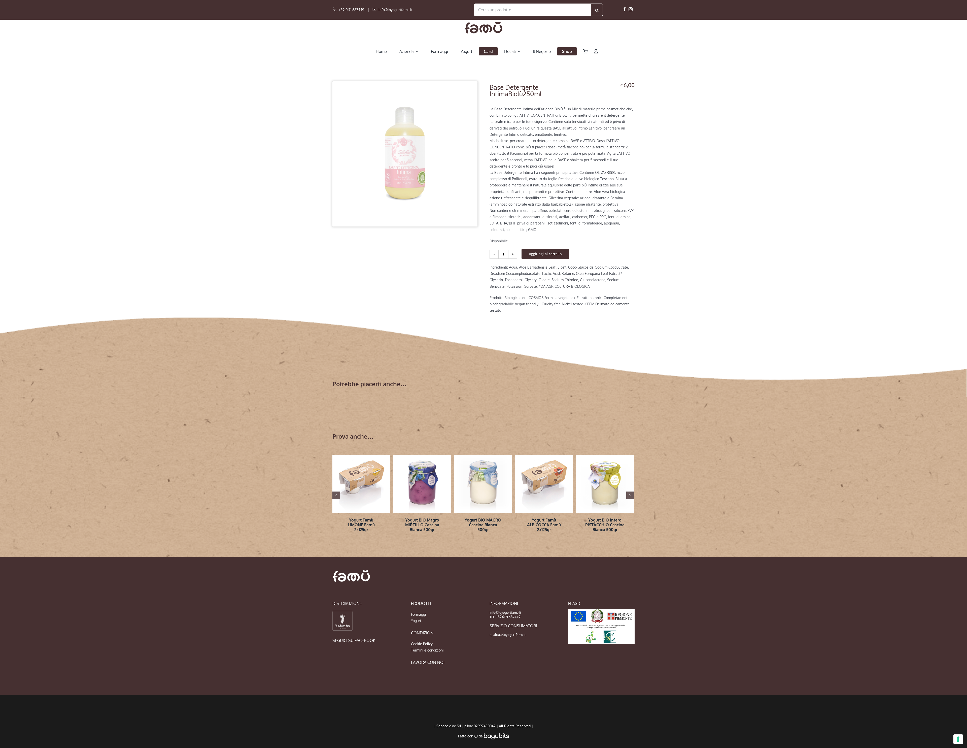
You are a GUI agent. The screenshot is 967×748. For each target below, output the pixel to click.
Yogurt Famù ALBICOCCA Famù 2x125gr (544, 524)
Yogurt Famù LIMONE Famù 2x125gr (361, 524)
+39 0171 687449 (351, 10)
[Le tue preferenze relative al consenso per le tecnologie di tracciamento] (958, 739)
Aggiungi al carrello (545, 253)
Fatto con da (471, 736)
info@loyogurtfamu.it (395, 10)
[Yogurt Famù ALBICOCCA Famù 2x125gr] (544, 484)
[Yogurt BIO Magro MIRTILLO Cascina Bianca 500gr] (422, 484)
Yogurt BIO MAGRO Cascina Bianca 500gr (483, 524)
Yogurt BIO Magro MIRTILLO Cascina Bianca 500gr (422, 524)
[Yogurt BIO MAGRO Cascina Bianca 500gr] (483, 484)
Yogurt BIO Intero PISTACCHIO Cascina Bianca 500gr (605, 524)
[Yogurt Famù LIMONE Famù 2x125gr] (361, 484)
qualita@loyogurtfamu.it (508, 635)
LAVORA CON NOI (427, 662)
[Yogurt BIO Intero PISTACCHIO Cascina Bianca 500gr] (605, 484)
